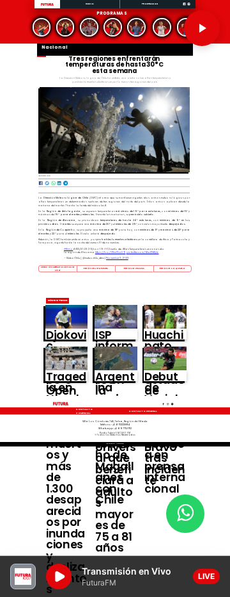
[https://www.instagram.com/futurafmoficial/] (188, 8)
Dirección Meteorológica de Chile (57, 268)
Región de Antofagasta (96, 268)
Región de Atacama (134, 268)
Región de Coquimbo (172, 268)
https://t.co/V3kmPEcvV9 (110, 252)
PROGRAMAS (150, 3)
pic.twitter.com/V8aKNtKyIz (142, 252)
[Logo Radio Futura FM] (47, 6)
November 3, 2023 (117, 257)
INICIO (90, 3)
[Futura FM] (41, 27)
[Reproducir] (202, 28)
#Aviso (68, 248)
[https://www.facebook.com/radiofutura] (184, 8)
